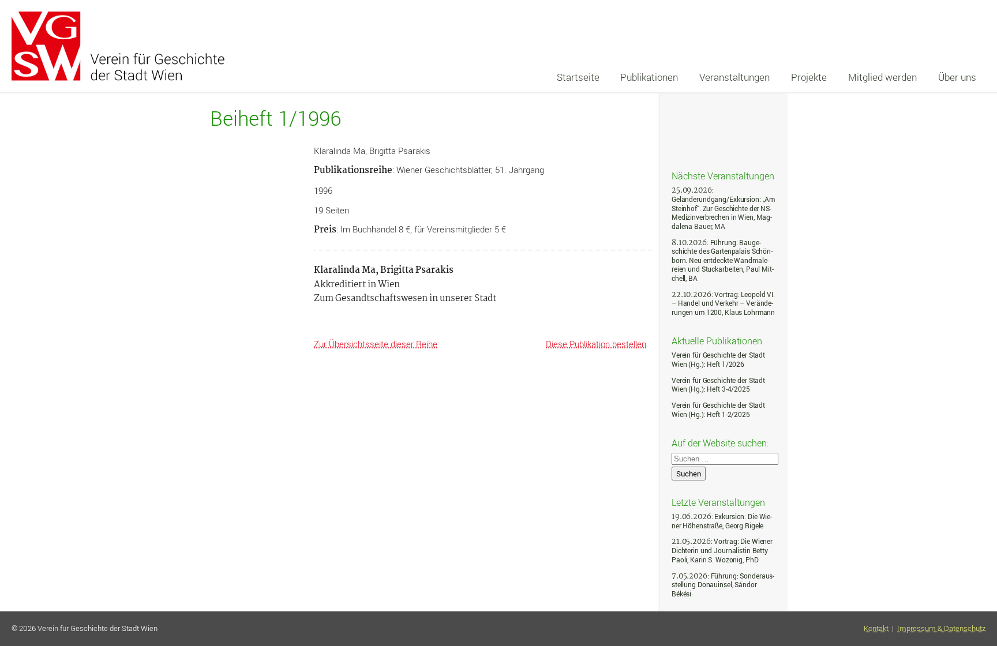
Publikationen (649, 77)
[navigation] (766, 77)
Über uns (957, 77)
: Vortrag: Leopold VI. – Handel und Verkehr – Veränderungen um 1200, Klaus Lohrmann (723, 303)
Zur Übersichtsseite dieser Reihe (375, 344)
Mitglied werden (882, 77)
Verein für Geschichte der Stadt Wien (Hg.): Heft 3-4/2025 (718, 385)
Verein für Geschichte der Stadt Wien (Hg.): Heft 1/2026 (718, 359)
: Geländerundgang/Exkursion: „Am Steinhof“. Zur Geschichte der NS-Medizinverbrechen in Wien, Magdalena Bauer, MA (723, 208)
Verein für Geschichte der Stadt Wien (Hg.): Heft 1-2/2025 (718, 409)
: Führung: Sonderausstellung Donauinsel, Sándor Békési (723, 585)
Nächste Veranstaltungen (723, 175)
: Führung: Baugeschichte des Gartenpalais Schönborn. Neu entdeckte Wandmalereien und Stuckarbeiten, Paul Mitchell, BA (723, 260)
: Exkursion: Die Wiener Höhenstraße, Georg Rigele (722, 521)
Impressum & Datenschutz (941, 628)
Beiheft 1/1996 (275, 118)
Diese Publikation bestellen (596, 344)
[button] (975, 596)
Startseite (578, 77)
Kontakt (876, 628)
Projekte (809, 77)
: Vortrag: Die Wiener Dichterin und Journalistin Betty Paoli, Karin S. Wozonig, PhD (722, 550)
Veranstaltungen (734, 77)
